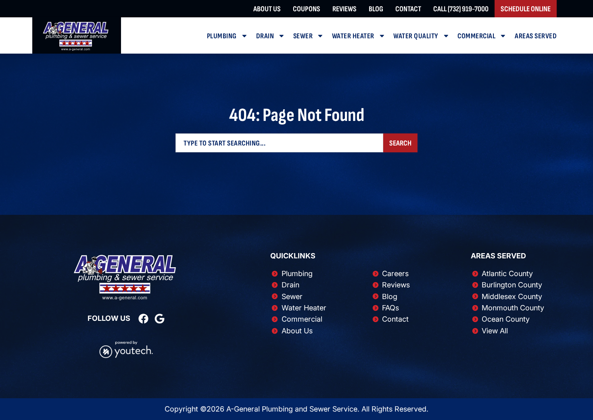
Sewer (303, 35)
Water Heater (353, 35)
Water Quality (415, 35)
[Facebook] (143, 319)
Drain (265, 35)
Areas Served (536, 35)
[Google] (160, 319)
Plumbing (222, 35)
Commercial (476, 35)
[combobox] (279, 142)
